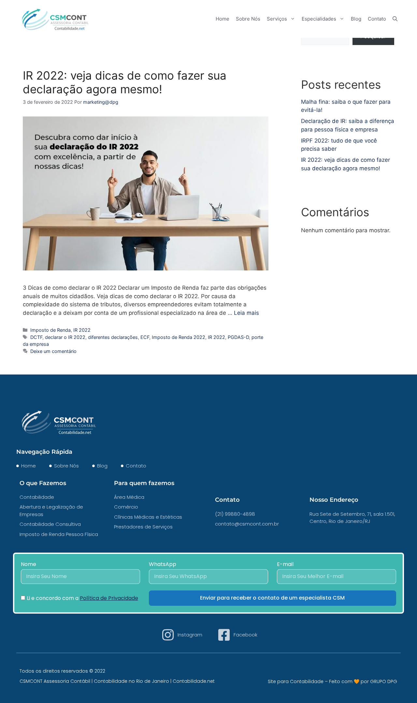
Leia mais (246, 313)
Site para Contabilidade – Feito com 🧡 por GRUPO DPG (332, 681)
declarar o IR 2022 (65, 337)
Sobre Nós (248, 19)
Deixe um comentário (53, 351)
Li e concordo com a (82, 598)
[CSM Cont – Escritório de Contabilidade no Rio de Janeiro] (55, 18)
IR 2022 (82, 330)
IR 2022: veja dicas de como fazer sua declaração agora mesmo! (124, 82)
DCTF (36, 337)
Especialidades (319, 19)
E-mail (285, 564)
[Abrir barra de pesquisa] (395, 18)
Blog (356, 19)
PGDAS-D (238, 337)
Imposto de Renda (50, 330)
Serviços (277, 19)
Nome (28, 564)
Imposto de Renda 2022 (178, 337)
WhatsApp (162, 564)
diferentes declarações (113, 337)
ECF (144, 337)
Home (222, 19)
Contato (377, 19)
